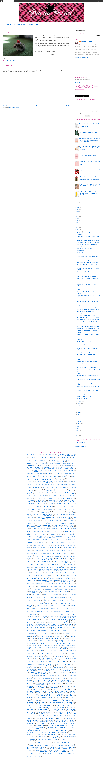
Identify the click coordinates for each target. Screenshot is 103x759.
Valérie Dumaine (55, 670)
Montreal (73, 589)
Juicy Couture (54, 547)
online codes (62, 732)
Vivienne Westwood (34, 675)
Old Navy (72, 603)
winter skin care (57, 755)
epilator (36, 700)
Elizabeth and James (39, 508)
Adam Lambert (44, 455)
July (79, 410)
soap (61, 745)
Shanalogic (60, 640)
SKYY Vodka (57, 633)
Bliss (48, 473)
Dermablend (60, 498)
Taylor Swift (56, 658)
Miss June (53, 588)
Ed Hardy (35, 504)
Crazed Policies (38, 24)
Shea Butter (59, 641)
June (79, 412)
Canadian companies (48, 479)
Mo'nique (40, 589)
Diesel (38, 500)
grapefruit (30, 712)
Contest (30, 492)
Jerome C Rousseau (61, 542)
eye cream (41, 702)
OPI (54, 602)
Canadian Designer (33, 479)
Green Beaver (31, 525)
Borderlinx (30, 475)
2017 (77, 222)
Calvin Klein (49, 478)
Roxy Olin (59, 632)
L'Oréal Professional (44, 561)
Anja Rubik (51, 462)
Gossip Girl (63, 523)
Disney (66, 500)
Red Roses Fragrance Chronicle (47, 625)
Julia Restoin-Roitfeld (69, 547)
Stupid (64, 653)
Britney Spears (36, 476)
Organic (73, 605)
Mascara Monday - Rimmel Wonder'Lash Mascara (88, 394)
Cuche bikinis (65, 493)
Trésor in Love (58, 667)
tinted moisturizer (60, 751)
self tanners (69, 740)
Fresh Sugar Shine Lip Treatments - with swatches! (88, 369)
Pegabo (74, 611)
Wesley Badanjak (61, 677)
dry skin (66, 699)
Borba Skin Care (69, 473)
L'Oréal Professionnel (62, 561)
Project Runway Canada (67, 617)
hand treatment (69, 717)
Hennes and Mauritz (57, 531)
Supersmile (68, 655)
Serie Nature (40, 640)
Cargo (61, 479)
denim (28, 699)
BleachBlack (40, 473)
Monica (67, 589)
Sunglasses (41, 655)
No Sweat (52, 600)
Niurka (46, 600)
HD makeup (46, 526)
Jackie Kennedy (61, 537)
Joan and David (50, 544)
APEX (28, 455)
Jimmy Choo (30, 544)
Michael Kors (31, 586)
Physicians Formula (68, 614)
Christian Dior (36, 487)
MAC (57, 575)
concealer (31, 695)
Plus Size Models (44, 616)
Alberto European (33, 457)
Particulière (30, 611)
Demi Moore (52, 498)
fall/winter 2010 (63, 705)
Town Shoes (70, 666)
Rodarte (51, 630)
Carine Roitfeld (70, 479)
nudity (38, 732)
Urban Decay (31, 670)
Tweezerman (70, 667)
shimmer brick (66, 742)
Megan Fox (36, 584)
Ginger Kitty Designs (34, 520)
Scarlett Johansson (46, 636)
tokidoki (72, 751)
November (80, 401)
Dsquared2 (50, 503)
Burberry (56, 476)
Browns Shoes (47, 476)
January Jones (54, 539)
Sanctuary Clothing (60, 635)
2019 (77, 218)
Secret (31, 638)
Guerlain (47, 525)
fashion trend (51, 707)
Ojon (41, 603)
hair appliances (48, 712)
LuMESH (30, 575)
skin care (30, 745)
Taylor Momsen (45, 658)
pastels (64, 734)
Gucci (39, 525)
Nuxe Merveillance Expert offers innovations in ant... (88, 282)
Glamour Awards (52, 522)
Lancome (70, 564)
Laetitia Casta (61, 564)
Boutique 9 (51, 475)
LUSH (66, 562)
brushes (57, 689)
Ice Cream (72, 534)
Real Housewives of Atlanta (42, 624)
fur (52, 710)
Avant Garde (66, 463)
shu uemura (56, 744)
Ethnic (55, 511)
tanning (29, 751)
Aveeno (74, 463)
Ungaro (58, 669)
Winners (57, 678)
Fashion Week (47, 514)
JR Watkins (52, 537)
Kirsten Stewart (38, 558)
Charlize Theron (49, 484)
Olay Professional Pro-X (59, 603)
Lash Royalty (46, 566)
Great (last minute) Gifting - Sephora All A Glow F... (88, 260)
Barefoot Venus (69, 467)
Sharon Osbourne (31, 641)
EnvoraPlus (58, 509)
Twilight (38, 669)
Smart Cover (46, 647)
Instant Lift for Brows (42, 536)
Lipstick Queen (57, 570)
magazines (41, 727)
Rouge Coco (51, 632)
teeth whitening (45, 751)
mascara (36, 729)
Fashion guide (37, 515)
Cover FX (57, 492)
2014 (77, 229)
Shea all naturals (70, 641)
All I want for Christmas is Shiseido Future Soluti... (88, 321)
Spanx (28, 650)
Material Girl (30, 583)
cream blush (47, 697)
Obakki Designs (64, 602)
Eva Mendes (69, 511)
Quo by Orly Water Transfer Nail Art (85, 396)
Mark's (72, 580)
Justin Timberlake (40, 550)
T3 (46, 656)
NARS (28, 594)
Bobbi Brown (57, 473)
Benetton (29, 470)
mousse (49, 731)
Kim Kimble (57, 556)
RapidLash (30, 624)
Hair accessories (68, 526)
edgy (30, 700)
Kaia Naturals (51, 550)
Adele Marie (53, 455)
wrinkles (29, 756)
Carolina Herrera (48, 481)
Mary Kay (48, 581)
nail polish (61, 731)
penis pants (72, 734)
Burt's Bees (66, 476)
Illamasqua (30, 536)
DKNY (64, 495)
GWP (50, 519)
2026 (77, 202)
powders (31, 739)
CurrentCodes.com (31, 495)
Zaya (54, 681)
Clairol (30, 489)
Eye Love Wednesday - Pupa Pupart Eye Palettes (88, 328)
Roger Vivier (66, 630)
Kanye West (61, 550)
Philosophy (61, 613)
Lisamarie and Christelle (87, 41)
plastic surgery (69, 736)
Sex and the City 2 (50, 640)
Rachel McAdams (41, 622)
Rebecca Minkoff (57, 624)
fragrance (42, 709)
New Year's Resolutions (58, 597)
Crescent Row (46, 493)
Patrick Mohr (47, 611)
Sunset (61, 655)
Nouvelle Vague (39, 602)
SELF (51, 633)
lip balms (30, 723)
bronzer (36, 689)
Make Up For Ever (34, 578)
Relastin (60, 625)
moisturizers (33, 731)
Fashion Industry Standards (34, 514)
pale (45, 734)
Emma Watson (36, 509)
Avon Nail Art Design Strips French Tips (86, 346)
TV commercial (59, 656)
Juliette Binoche (52, 548)
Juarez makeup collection (40, 547)
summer (29, 748)
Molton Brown (59, 589)
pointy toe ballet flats (45, 737)
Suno (56, 655)
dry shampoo (56, 699)
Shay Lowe (51, 641)
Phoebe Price (72, 613)
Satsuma (35, 636)
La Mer (30, 564)
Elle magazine (52, 508)
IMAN (60, 534)
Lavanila (34, 567)
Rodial (57, 630)
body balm (65, 686)
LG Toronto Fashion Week (48, 562)
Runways (74, 632)
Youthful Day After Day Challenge (44, 680)
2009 (77, 435)
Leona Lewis (72, 567)
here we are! (77, 82)
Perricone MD (32, 613)
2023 (77, 209)
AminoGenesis (54, 460)
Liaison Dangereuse (45, 569)
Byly (73, 476)
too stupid (30, 753)
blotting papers (43, 686)
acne (69, 681)
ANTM (73, 454)
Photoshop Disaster (53, 614)
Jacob (69, 537)
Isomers (29, 537)
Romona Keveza (36, 632)
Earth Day (67, 503)
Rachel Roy (52, 622)
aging (48, 683)
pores (55, 737)
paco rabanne (36, 734)
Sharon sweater (42, 641)
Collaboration (50, 490)
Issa (34, 537)
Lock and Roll (72, 572)
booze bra (72, 688)
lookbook (73, 725)
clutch (36, 694)
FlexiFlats (31, 517)
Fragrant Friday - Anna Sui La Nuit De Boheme (87, 361)
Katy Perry (57, 553)
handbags (30, 718)
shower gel (43, 744)
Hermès (31, 533)
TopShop (40, 666)
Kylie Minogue (58, 559)
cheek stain (51, 692)
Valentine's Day (43, 670)
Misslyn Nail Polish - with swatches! (85, 341)
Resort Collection (32, 627)
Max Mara (58, 583)
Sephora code (70, 638)
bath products (38, 684)
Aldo (41, 457)
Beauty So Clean (49, 468)
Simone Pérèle (61, 645)
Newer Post (5, 105)
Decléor (37, 498)
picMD (50, 736)
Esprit (35, 511)
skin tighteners (43, 745)
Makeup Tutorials (49, 578)
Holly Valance (56, 533)
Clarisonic (48, 489)
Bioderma (71, 470)
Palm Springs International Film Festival (58, 608)
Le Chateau (42, 567)
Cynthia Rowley (52, 495)
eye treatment (57, 703)
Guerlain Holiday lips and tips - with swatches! (87, 324)
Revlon (43, 627)
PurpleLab (72, 619)
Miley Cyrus (34, 588)
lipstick (61, 725)
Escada (29, 511)
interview (71, 720)
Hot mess (29, 534)
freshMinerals (33, 710)
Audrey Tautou (44, 463)
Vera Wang (48, 672)
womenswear (70, 755)
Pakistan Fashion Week (39, 608)
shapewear (57, 742)
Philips (53, 613)
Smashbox (55, 647)
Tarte (36, 658)
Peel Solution (66, 611)
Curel (72, 493)
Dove (59, 501)
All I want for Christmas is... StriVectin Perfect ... (88, 367)
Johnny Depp (37, 545)
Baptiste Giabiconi (49, 467)
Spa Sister (72, 648)
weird (47, 755)
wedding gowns (38, 755)
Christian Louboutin (48, 487)
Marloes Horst (31, 581)
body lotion (40, 688)
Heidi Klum (57, 529)
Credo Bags (37, 493)
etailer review (45, 700)
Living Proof (63, 572)
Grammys (71, 523)
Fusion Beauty (36, 518)
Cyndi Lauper (42, 495)
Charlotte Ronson (62, 484)
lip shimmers (54, 723)
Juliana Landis (30, 548)
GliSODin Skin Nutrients (65, 522)
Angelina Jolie (42, 462)
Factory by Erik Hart (60, 512)
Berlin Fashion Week (40, 470)
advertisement (39, 683)
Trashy (42, 667)
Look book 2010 (40, 573)
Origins (31, 606)
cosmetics (30, 697)
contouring (58, 695)
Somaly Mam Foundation (50, 648)
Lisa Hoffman (68, 570)
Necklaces (64, 595)
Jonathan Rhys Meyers (58, 545)
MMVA (68, 575)
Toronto (49, 666)
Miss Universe (62, 588)
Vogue (43, 675)
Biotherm (36, 471)
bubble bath (69, 689)
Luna (42, 575)
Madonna (52, 577)
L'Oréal (29, 561)
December (80, 231)
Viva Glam (73, 673)
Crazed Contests (21, 24)
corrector (69, 695)
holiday (60, 718)
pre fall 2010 (42, 739)
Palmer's (73, 608)
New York (71, 597)
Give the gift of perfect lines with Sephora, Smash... (88, 262)
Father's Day (48, 515)
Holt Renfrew (67, 533)
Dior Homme (52, 500)
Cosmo (39, 492)
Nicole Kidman (56, 599)
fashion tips (40, 707)
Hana (48, 528)
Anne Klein (71, 462)
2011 (77, 430)
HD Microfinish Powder (34, 526)
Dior (43, 500)
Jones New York (70, 545)
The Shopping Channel (58, 661)
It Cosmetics (41, 537)
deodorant (35, 699)
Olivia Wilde (38, 605)
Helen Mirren (66, 529)
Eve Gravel (36, 512)
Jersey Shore (71, 542)
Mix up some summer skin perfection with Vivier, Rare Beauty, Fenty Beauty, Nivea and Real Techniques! (89, 148)
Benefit (58, 468)
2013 (77, 426)
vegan (55, 753)
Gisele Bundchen (69, 520)
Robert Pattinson (71, 627)
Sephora (55, 638)
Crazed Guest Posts (10, 24)
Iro (51, 536)
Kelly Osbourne (45, 555)
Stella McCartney (65, 651)
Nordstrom (60, 600)
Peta (40, 613)
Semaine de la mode (43, 638)
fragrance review (70, 709)
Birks (43, 471)
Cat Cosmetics (60, 481)
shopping (32, 744)
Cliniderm (71, 489)
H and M (71, 525)
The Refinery (71, 659)
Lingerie (73, 569)
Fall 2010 (71, 512)
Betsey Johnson (53, 470)
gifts (63, 710)
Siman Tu (53, 645)
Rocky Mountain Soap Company (36, 630)
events (56, 700)
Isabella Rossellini (69, 536)
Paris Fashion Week (67, 609)
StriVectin (44, 653)
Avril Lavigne (43, 465)
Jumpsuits (72, 548)
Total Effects (61, 666)
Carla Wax (29, 481)
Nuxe (47, 602)
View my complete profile (81, 57)
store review (51, 747)
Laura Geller (66, 566)
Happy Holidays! (8, 33)
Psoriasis (43, 619)
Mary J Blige (40, 581)
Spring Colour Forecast (65, 650)
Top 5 (34, 666)
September (80, 405)
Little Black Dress (51, 572)
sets (38, 742)
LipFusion (31, 570)
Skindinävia (38, 647)
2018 (77, 220)
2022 (77, 211)
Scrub (57, 636)
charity (40, 692)
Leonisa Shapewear (33, 569)
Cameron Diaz (60, 478)
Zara (49, 681)
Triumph (49, 667)
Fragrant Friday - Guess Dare (83, 271)
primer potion (52, 739)
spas (67, 745)
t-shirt (52, 750)
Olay (47, 603)
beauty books (53, 684)
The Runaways (30, 661)
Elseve (28, 509)
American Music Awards (41, 460)
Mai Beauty (72, 577)
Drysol (43, 503)
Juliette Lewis (63, 548)
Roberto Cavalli (43, 628)
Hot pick (37, 534)
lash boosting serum (42, 721)
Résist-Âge (41, 633)
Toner (49, 664)
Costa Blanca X (47, 492)
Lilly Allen (56, 569)
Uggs (52, 669)
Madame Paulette (42, 577)
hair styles (62, 715)
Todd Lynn (42, 664)
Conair (71, 490)
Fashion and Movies (61, 514)
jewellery (30, 721)
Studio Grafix (55, 653)
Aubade (36, 463)
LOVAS (60, 562)
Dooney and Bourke (50, 501)
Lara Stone (36, 566)
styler (58, 747)
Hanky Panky (55, 528)
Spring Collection (50, 650)
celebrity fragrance (60, 691)
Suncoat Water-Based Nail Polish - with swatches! (88, 299)
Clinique (30, 490)
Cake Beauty (38, 478)
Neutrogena (41, 597)
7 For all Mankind (49, 454)
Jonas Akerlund (46, 545)
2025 (77, 205)
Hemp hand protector (39, 531)
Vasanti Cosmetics (35, 672)
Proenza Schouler (53, 617)
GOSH (44, 519)
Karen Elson (71, 550)
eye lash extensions (56, 702)
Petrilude (46, 613)
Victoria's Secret (40, 673)
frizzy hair (43, 710)
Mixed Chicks (32, 589)
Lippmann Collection (43, 570)
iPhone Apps (70, 718)
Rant (71, 622)
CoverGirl (66, 492)
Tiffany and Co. (31, 664)
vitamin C (62, 753)
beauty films (65, 684)
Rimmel (60, 627)
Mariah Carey (53, 580)
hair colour (31, 713)
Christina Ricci (72, 487)
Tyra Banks (46, 669)
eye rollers (70, 702)
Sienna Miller (45, 645)
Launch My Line (56, 566)
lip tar (73, 723)
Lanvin (29, 566)
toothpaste (38, 753)
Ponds (52, 616)
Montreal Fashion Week (35, 591)
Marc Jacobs (31, 580)
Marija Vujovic (64, 580)
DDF (60, 495)
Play (36, 616)
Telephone (31, 659)
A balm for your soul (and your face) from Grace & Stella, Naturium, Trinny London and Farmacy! (89, 163)
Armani (29, 463)
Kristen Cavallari (34, 559)
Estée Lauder (44, 511)
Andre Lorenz (65, 460)
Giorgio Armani (48, 520)
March (79, 419)
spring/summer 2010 (38, 747)
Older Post (67, 105)
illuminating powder (33, 720)
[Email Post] (4, 58)
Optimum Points (64, 605)
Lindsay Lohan (64, 569)
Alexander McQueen (51, 457)
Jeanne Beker (38, 540)
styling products (68, 747)
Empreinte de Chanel (47, 509)
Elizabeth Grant (61, 506)
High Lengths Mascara (43, 533)
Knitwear (67, 558)
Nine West (37, 600)
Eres (73, 509)
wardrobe (71, 753)
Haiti (28, 528)
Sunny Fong (49, 655)
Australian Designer (55, 463)
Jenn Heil (63, 540)
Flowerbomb (39, 517)
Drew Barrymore (34, 503)
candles (29, 691)
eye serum (30, 703)
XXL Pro (70, 678)
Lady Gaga (51, 564)
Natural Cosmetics (52, 595)
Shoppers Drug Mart (65, 643)
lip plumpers (43, 723)
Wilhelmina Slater (31, 678)
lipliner (51, 725)
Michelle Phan (41, 586)
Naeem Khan (56, 594)
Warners (36, 677)
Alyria (53, 458)
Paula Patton (56, 611)
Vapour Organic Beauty (68, 670)
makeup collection (56, 727)
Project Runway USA (33, 619)
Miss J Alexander (44, 588)
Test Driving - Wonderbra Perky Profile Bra (86, 315)
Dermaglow (70, 498)
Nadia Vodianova (37, 594)
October (79, 403)
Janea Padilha (36, 539)
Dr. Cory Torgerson (70, 501)
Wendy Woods (50, 677)
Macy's (34, 577)
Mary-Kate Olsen (62, 581)
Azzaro (52, 465)
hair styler (52, 715)
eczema (74, 699)
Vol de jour (51, 675)
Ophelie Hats (54, 605)
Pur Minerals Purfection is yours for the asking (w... (88, 319)
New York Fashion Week (34, 599)
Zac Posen (42, 681)
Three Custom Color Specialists (54, 662)
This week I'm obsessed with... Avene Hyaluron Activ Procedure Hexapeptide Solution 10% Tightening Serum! (89, 125)
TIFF (50, 656)
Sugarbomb (71, 653)
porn (61, 737)
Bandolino (38, 467)
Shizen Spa (50, 643)
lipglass (29, 725)
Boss (36, 475)
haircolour (72, 715)
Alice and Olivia (64, 457)
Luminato (36, 575)
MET (64, 575)
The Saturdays (41, 661)
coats (42, 694)
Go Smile (31, 523)
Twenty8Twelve (31, 669)
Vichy (65, 672)
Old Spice (29, 605)
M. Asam (48, 575)
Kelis (36, 555)
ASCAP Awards (35, 455)
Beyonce (62, 470)
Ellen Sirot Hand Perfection (67, 508)
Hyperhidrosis (52, 534)
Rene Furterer (69, 625)
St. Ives (33, 651)
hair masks (63, 713)
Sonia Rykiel (63, 648)
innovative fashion (61, 720)
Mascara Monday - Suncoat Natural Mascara (87, 344)
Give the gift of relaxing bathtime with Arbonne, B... (88, 309)
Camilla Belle (71, 478)
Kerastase (66, 555)
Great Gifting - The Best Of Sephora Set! (86, 398)
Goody (48, 523)
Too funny (67, 664)
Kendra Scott (56, 555)
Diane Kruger (30, 500)
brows (47, 689)
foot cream (70, 707)
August (79, 408)
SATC (46, 633)
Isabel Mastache (58, 536)
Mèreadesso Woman (69, 592)
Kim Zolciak (65, 556)
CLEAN (28, 478)
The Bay (39, 659)
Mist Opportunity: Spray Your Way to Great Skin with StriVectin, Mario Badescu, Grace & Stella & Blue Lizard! (89, 140)
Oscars (69, 606)
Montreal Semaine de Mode (50, 591)
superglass (30, 750)
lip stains (64, 723)
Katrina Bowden (47, 553)
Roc (52, 628)
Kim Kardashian (47, 556)
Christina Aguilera (61, 487)
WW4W (67, 675)
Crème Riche (56, 493)
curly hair (59, 697)
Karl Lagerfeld (31, 551)
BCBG (57, 465)
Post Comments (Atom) (14, 107)
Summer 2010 (31, 655)
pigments (57, 736)
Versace (57, 672)
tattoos (36, 751)
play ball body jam (32, 737)
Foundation (49, 517)
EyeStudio (44, 512)
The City (64, 659)
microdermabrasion (67, 729)
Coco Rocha (41, 490)
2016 (77, 225)
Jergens (50, 542)
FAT (51, 512)
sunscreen (67, 748)
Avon (31, 465)
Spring (41, 650)
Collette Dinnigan (62, 490)
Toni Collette (58, 664)
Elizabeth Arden (47, 506)
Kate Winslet (36, 553)
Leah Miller (50, 567)
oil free (44, 732)
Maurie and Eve (40, 583)
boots (64, 688)
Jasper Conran (71, 539)
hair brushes (60, 712)
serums (29, 742)
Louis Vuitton (57, 573)
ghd (56, 710)
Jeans (55, 540)
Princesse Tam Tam (37, 617)
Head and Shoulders (38, 529)
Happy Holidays (11, 60)
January (79, 423)
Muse (43, 592)
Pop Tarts (59, 616)
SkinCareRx (30, 647)
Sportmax (34, 650)
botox (28, 689)
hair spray (42, 715)
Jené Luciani (42, 542)
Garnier (67, 519)
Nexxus (47, 599)
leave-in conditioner (59, 721)
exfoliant (67, 700)
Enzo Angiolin (66, 509)
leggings (71, 721)
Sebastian (73, 636)
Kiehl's (37, 556)
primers (62, 739)
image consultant (48, 720)
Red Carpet (68, 624)
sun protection (41, 748)
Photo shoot (32, 614)
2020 (77, 216)
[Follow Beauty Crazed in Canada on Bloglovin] (79, 90)
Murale (35, 592)
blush (54, 686)
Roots (44, 632)
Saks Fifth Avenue (31, 635)
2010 (77, 433)
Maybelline (68, 583)
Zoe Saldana (62, 681)
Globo (74, 522)
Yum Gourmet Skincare (65, 680)
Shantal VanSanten (70, 640)
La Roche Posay (40, 564)
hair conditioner (46, 713)
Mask (71, 581)
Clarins (39, 489)
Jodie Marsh (61, 544)
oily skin (52, 732)
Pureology (63, 619)
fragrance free (58, 709)
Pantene (49, 610)
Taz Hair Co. (65, 658)
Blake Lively (30, 473)
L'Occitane (69, 559)
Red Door (34, 625)
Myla (60, 592)
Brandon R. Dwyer (60, 475)
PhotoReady (42, 614)
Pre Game (66, 616)
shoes (74, 742)
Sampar (51, 635)
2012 (77, 428)
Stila (35, 653)
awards (67, 683)
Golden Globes (40, 523)
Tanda (68, 656)
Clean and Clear (60, 489)
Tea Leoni (73, 658)
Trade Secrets (32, 667)
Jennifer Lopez (32, 542)
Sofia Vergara (38, 648)
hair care (70, 712)
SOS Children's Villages (68, 633)
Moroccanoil (63, 591)
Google (56, 523)
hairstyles (30, 717)
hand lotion (56, 717)
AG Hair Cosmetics (63, 454)
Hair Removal (55, 526)
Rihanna (52, 627)
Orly (48, 606)
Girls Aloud (59, 520)
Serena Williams (31, 640)
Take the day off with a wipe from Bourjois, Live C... (88, 242)
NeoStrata (30, 597)
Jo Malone (39, 544)
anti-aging (57, 683)
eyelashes (69, 703)
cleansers (61, 692)
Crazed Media (30, 24)
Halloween (34, 528)
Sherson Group (31, 643)
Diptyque (59, 500)
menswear (52, 729)
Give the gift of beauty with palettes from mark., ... (88, 352)
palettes (52, 734)
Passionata (38, 611)
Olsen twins (46, 605)
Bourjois (42, 475)
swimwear (45, 750)
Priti (45, 617)
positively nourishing (70, 737)
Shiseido (41, 643)
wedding (29, 755)
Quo (67, 621)
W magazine (60, 675)
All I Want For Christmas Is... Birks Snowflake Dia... (88, 274)
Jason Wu (62, 539)
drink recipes (46, 699)
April (79, 416)
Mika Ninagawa (63, 586)
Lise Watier (37, 572)
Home (3, 24)
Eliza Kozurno (35, 506)
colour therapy (59, 694)
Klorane (59, 558)
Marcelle (42, 580)
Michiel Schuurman (52, 586)
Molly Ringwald (49, 589)
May (79, 414)
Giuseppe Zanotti (31, 522)
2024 (77, 207)
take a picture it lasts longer (66, 750)
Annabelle (60, 462)
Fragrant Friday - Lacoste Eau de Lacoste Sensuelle (88, 317)
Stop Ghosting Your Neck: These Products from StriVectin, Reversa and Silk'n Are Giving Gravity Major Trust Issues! (89, 193)
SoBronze (65, 647)
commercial (70, 694)
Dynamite (58, 503)
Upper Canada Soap (67, 669)
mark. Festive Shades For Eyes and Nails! (86, 276)
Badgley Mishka (66, 465)
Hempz (48, 531)
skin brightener (68, 744)
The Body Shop (51, 659)
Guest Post (58, 525)
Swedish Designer (38, 656)
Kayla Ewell (67, 553)
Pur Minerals (52, 619)
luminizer (31, 727)
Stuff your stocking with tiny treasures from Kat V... (88, 326)
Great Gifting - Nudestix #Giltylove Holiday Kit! (87, 307)
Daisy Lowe (72, 495)
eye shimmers (43, 703)
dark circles (69, 697)
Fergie (64, 515)
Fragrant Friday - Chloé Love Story (84, 248)
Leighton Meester (61, 567)
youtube (37, 756)
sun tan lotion (55, 748)
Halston (43, 528)
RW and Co (30, 622)
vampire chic (48, 753)
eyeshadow (45, 705)
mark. (74, 727)
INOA (65, 534)
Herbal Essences (70, 531)
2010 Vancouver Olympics (34, 454)
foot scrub (30, 709)
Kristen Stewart (47, 559)
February (80, 421)
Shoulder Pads (36, 645)
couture (37, 697)
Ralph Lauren (63, 622)
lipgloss (39, 725)
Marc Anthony (69, 578)
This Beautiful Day (80, 442)
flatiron (61, 707)
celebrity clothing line (42, 691)
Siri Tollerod (71, 645)
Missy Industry (72, 588)
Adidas (60, 455)
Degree (44, 498)
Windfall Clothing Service (45, 678)
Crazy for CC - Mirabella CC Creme (85, 305)
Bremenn (69, 475)
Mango (60, 578)
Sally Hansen (42, 635)
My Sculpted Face (52, 592)
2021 (77, 213)
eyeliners (30, 705)
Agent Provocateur (70, 455)
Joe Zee (69, 544)
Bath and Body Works (34, 468)
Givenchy (41, 522)
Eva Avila (61, 511)
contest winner (45, 695)
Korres (74, 558)
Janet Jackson (45, 539)
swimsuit (37, 750)
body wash (53, 688)
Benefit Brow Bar (69, 468)
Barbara (60, 467)
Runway (66, 632)
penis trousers (31, 736)
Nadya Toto (47, 594)
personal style (42, 736)
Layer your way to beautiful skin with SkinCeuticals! (88, 240)
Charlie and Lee (38, 484)
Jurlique (29, 550)
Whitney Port (71, 677)
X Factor (63, 678)
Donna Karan (39, 501)
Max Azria (50, 583)
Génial (65, 525)
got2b (72, 710)
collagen (49, 694)
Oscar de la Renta (58, 606)
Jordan (28, 547)
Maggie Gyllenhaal (62, 577)
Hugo (44, 534)
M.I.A (53, 575)
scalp (53, 740)
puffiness (39, 740)
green (38, 712)
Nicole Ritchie (66, 599)
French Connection (64, 517)
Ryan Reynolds (32, 633)
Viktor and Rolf (53, 673)
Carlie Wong (37, 481)
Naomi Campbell (65, 594)
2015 (77, 227)
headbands (39, 718)
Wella (42, 677)
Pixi (31, 616)
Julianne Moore (41, 548)
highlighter (48, 718)
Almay (47, 459)
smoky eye (53, 745)
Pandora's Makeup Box (36, 609)
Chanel (48, 482)
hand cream (42, 717)
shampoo (46, 742)
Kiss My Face (49, 558)
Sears (65, 636)
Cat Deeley (69, 481)
